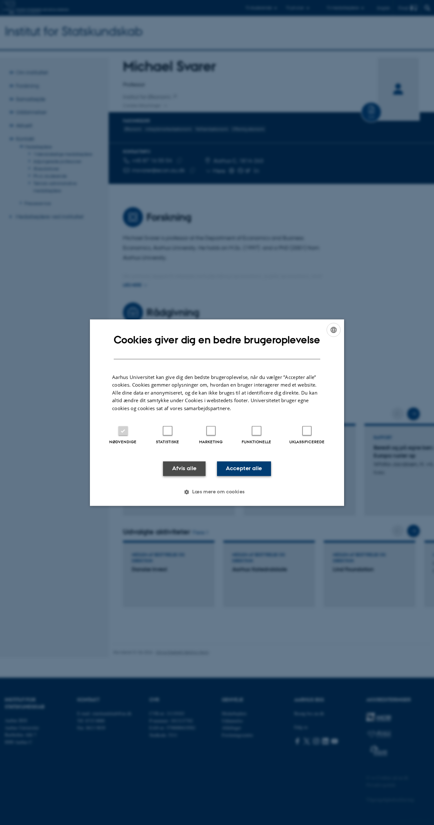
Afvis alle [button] (184, 468)
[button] (217, 492)
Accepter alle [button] (244, 468)
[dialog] (217, 412)
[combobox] (333, 330)
